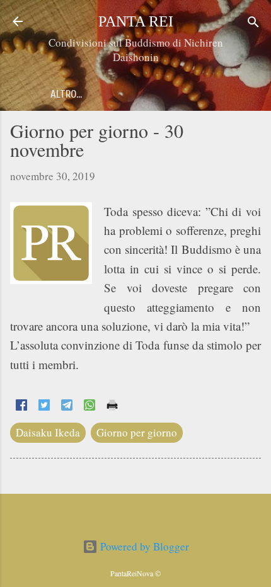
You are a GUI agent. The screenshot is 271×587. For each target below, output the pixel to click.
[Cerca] (253, 23)
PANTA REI (135, 21)
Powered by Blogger (143, 546)
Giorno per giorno (136, 432)
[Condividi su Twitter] (44, 406)
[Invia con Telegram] (66, 406)
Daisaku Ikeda (48, 432)
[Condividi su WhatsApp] (89, 406)
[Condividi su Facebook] (21, 406)
